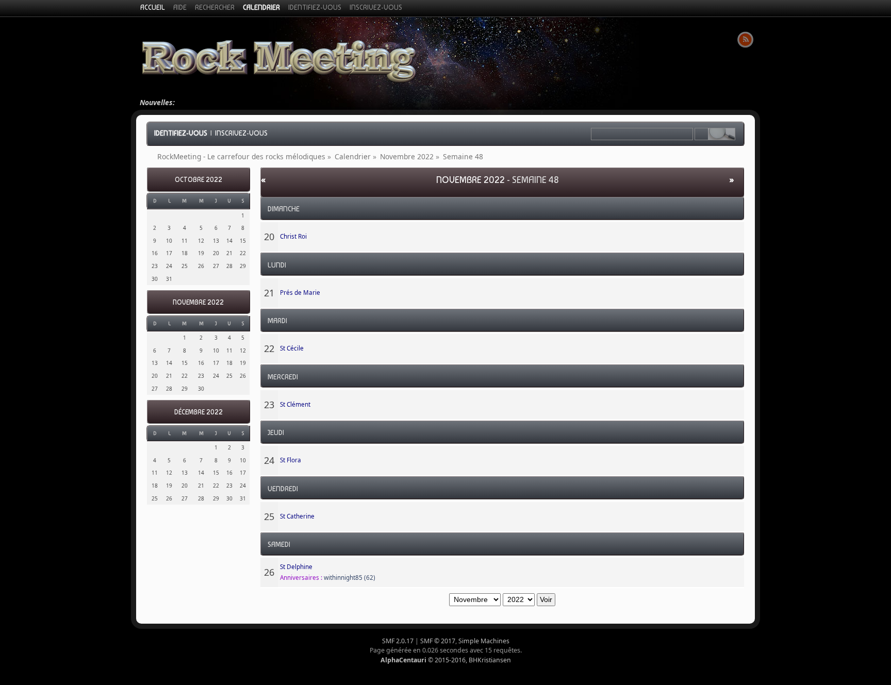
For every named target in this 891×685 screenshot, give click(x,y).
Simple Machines (483, 641)
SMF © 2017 (437, 641)
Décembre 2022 (198, 412)
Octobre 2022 (198, 179)
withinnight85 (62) (349, 577)
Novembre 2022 (198, 302)
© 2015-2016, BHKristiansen (446, 660)
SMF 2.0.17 (398, 641)
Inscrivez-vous (241, 133)
